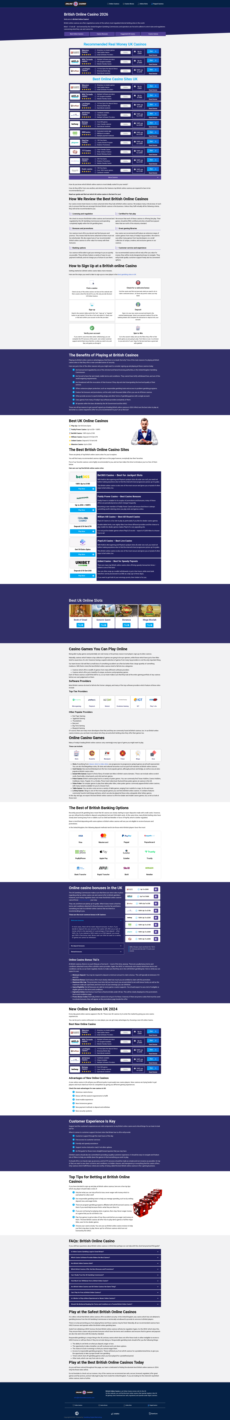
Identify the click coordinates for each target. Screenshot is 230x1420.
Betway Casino (85, 123)
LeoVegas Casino (86, 70)
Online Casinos (114, 4)
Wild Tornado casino (87, 60)
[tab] (96, 920)
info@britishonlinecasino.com (84, 1397)
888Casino (86, 132)
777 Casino (86, 151)
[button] (138, 52)
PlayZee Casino (85, 141)
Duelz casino (87, 169)
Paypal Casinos (158, 4)
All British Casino (86, 114)
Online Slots (144, 4)
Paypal (126, 842)
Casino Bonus (129, 4)
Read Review (153, 64)
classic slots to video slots (98, 764)
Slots (76, 759)
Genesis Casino (85, 160)
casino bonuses (84, 900)
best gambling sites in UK (127, 274)
